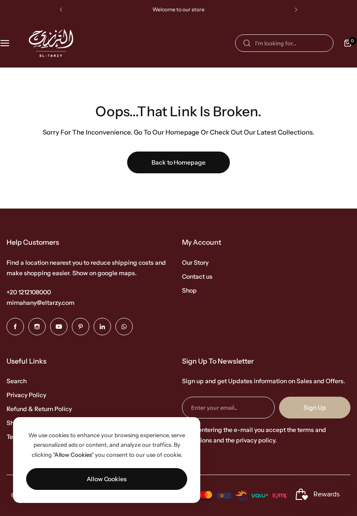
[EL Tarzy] (51, 43)
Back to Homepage (178, 162)
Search (17, 381)
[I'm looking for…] (246, 43)
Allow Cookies (107, 479)
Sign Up (314, 407)
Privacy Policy (26, 395)
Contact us (197, 276)
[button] (60, 9)
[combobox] (284, 43)
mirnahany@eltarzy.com (40, 303)
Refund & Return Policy (39, 409)
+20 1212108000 (29, 292)
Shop (189, 290)
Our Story (195, 262)
